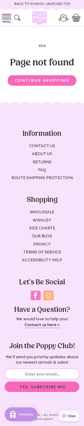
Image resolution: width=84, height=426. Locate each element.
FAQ (42, 169)
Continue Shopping (42, 80)
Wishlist (42, 220)
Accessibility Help (42, 260)
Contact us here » (42, 324)
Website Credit (42, 419)
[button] (77, 18)
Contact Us (42, 145)
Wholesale (42, 212)
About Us (42, 153)
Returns (42, 162)
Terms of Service (42, 252)
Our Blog (42, 236)
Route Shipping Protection (42, 177)
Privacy (42, 244)
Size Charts (42, 228)
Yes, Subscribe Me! (42, 387)
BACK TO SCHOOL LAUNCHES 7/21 (42, 4)
